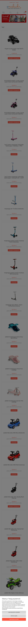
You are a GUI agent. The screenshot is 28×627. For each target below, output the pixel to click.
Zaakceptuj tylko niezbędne (14, 612)
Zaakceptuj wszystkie (14, 619)
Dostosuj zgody (14, 615)
